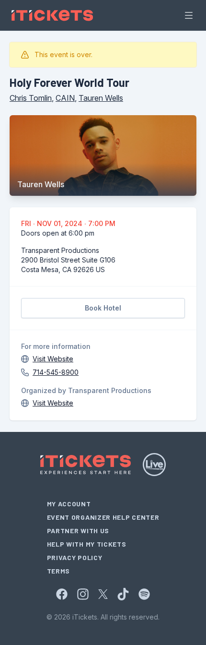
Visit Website (53, 359)
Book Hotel (103, 308)
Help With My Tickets (86, 544)
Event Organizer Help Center (103, 517)
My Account (69, 504)
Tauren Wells (101, 98)
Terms (58, 571)
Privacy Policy (75, 557)
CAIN (65, 98)
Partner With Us (78, 530)
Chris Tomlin (31, 98)
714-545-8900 (56, 372)
